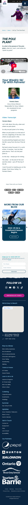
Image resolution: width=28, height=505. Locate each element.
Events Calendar (6, 417)
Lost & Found (5, 431)
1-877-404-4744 (10, 339)
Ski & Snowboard (6, 351)
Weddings (4, 399)
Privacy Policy (6, 491)
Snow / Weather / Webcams (9, 412)
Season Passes (6, 373)
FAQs (3, 428)
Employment (5, 426)
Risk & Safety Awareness (8, 349)
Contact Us (5, 423)
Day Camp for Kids (7, 405)
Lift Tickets (5, 370)
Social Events (5, 397)
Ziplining (4, 364)
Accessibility (5, 433)
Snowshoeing (5, 361)
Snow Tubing (5, 359)
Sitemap (12, 489)
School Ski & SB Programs (8, 356)
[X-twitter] (18, 287)
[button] (20, 1)
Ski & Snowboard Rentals (8, 354)
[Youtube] (10, 287)
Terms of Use (18, 489)
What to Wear (6, 387)
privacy (9, 259)
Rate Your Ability (6, 384)
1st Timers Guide (6, 382)
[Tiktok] (22, 287)
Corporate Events (6, 394)
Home (4, 30)
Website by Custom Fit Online (18, 491)
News (9, 30)
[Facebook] (14, 287)
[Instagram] (6, 287)
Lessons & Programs (7, 379)
